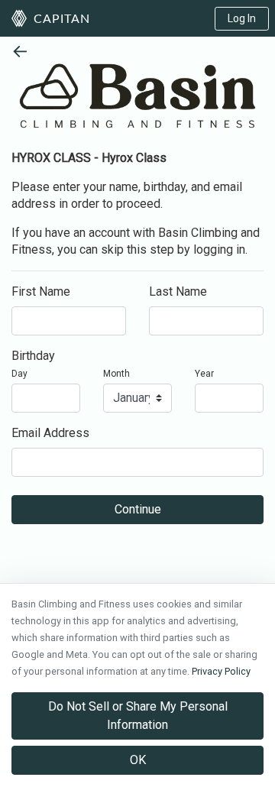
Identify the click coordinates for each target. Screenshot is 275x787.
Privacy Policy (221, 671)
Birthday (33, 355)
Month (116, 373)
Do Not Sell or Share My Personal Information (138, 715)
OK (138, 760)
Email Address (50, 433)
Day (19, 373)
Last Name (178, 291)
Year (204, 373)
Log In (242, 18)
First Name (40, 291)
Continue (138, 509)
